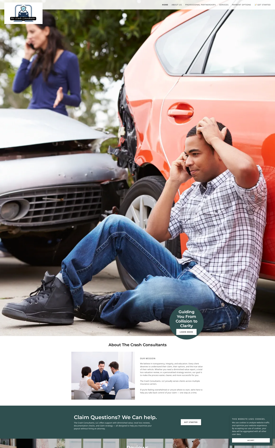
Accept (251, 440)
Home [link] (165, 5)
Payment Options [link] (241, 5)
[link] (37, 3)
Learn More (186, 332)
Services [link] (224, 5)
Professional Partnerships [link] (200, 5)
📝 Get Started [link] (262, 5)
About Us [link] (177, 5)
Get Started (191, 422)
